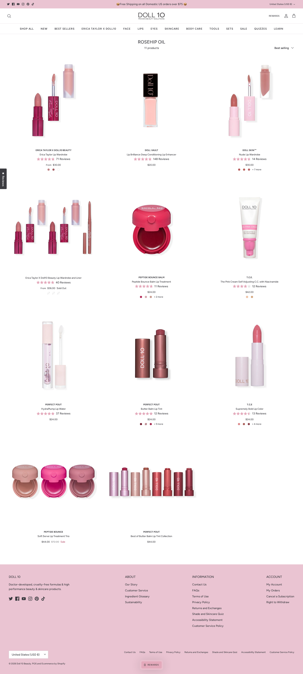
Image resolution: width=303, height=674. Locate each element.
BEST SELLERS (65, 28)
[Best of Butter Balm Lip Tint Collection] (151, 481)
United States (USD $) (281, 4)
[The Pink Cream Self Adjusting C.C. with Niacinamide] (249, 227)
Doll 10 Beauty (24, 663)
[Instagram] (23, 4)
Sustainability (133, 602)
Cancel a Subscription (280, 596)
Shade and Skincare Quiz (208, 614)
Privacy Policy (201, 602)
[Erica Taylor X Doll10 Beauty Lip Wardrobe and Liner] (53, 227)
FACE (127, 28)
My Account (274, 584)
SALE (243, 28)
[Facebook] (13, 4)
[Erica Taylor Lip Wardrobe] (53, 100)
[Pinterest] (28, 4)
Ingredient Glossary (137, 596)
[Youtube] (18, 4)
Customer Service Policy (208, 626)
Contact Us (199, 584)
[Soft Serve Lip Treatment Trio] (53, 481)
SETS (229, 28)
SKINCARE (172, 28)
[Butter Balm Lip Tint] (151, 354)
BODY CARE (194, 28)
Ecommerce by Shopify (53, 663)
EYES (154, 28)
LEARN (278, 28)
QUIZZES (260, 28)
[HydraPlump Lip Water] (53, 354)
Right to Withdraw (277, 602)
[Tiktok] (33, 4)
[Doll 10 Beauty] (151, 16)
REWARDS (274, 16)
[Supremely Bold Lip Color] (249, 354)
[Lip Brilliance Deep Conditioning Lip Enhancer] (151, 100)
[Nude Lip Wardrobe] (249, 100)
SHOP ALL (27, 28)
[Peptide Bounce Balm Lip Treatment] (151, 227)
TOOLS (214, 28)
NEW (44, 28)
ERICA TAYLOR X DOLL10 (99, 28)
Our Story (131, 584)
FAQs (195, 590)
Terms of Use (200, 596)
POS (34, 663)
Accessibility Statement (207, 620)
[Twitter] (8, 4)
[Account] (285, 16)
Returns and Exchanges (206, 608)
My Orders (273, 590)
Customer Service (136, 590)
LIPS (141, 28)
